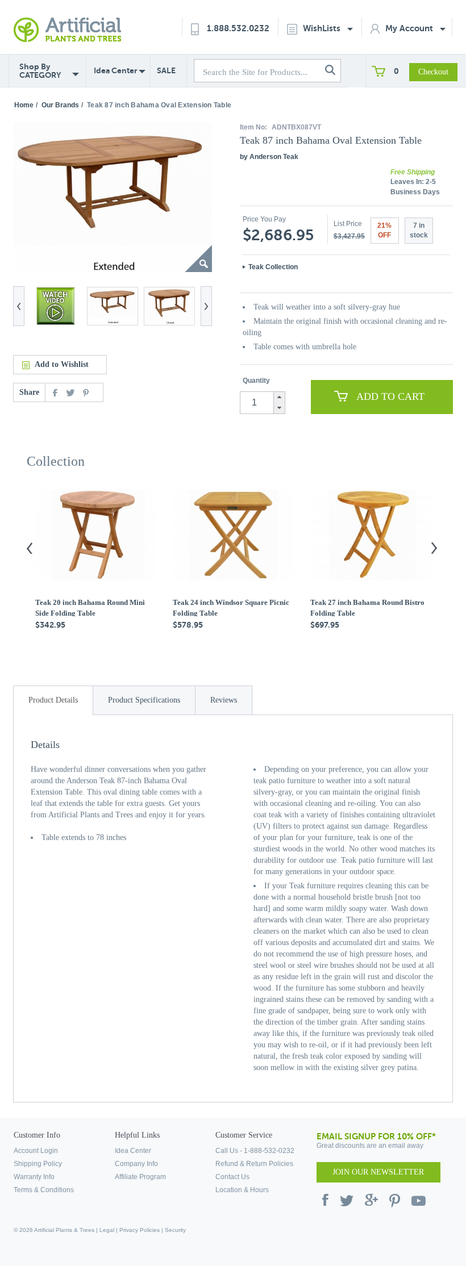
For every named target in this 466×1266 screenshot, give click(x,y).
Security (175, 1230)
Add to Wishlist (62, 364)
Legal (106, 1230)
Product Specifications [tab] (144, 700)
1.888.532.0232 (238, 28)
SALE (166, 70)
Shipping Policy (38, 1164)
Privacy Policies (139, 1230)
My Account (410, 28)
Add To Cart (390, 396)
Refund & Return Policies (254, 1164)
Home (24, 105)
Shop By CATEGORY (40, 71)
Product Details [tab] (53, 700)
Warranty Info (34, 1177)
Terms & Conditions (44, 1190)
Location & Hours (242, 1190)
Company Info (136, 1164)
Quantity (256, 381)
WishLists (323, 28)
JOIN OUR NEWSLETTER (378, 1172)
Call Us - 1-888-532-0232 (254, 1151)
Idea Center (116, 70)
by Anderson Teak (269, 157)
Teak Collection (273, 267)
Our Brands (60, 105)
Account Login (36, 1151)
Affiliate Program (140, 1177)
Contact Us (232, 1177)
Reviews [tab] (223, 700)
